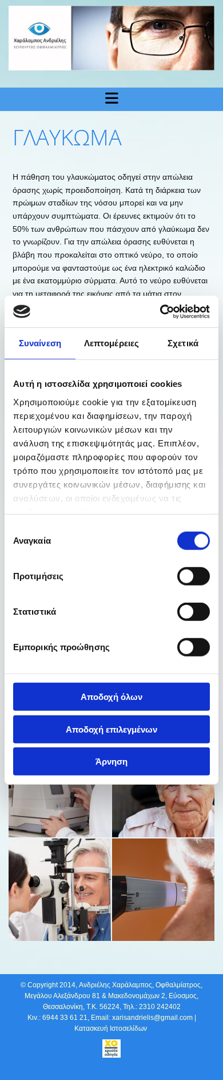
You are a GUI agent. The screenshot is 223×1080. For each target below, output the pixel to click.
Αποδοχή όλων (111, 697)
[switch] (193, 576)
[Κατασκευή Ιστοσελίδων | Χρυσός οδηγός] (111, 1048)
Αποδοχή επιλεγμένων (111, 729)
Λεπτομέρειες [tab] (111, 343)
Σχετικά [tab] (183, 343)
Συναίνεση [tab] (40, 343)
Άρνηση (111, 761)
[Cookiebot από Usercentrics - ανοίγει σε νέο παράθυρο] (160, 311)
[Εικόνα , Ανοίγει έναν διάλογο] (111, 38)
